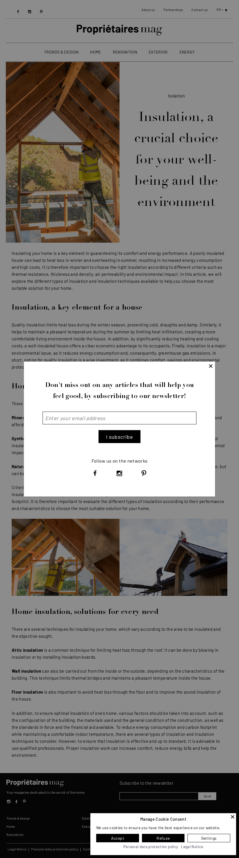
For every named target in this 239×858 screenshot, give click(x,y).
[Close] (233, 817)
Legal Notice (192, 846)
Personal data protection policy (150, 846)
